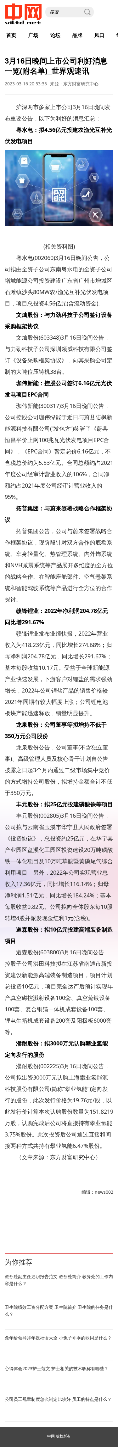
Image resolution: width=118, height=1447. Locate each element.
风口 (99, 35)
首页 (11, 35)
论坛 (55, 35)
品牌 (77, 35)
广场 (33, 35)
